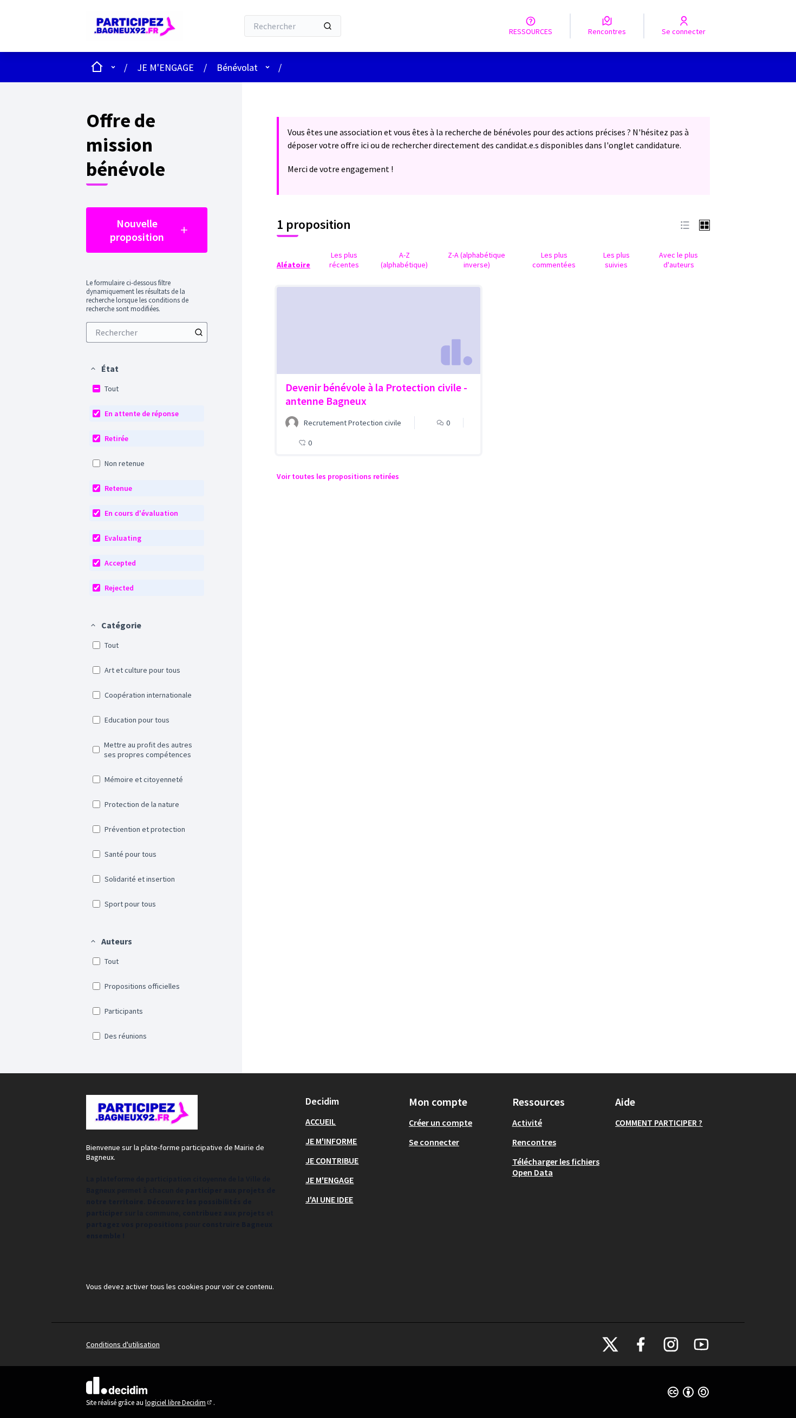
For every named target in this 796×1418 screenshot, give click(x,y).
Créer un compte (440, 1122)
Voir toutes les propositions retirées (338, 476)
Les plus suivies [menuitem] (616, 260)
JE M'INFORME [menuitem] (331, 1140)
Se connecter (434, 1142)
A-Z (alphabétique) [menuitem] (404, 260)
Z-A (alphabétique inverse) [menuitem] (476, 260)
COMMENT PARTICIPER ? (658, 1122)
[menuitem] (146, 332)
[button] (104, 368)
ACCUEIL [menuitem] (320, 1121)
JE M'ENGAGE (165, 67)
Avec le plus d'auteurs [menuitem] (678, 260)
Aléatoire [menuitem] (293, 265)
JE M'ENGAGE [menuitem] (329, 1179)
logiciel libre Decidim (179, 1402)
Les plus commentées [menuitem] (554, 260)
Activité (527, 1122)
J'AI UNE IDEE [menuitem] (329, 1199)
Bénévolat (237, 67)
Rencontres (534, 1142)
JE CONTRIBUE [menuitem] (331, 1160)
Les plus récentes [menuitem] (344, 260)
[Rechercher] (327, 26)
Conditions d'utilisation (123, 1344)
